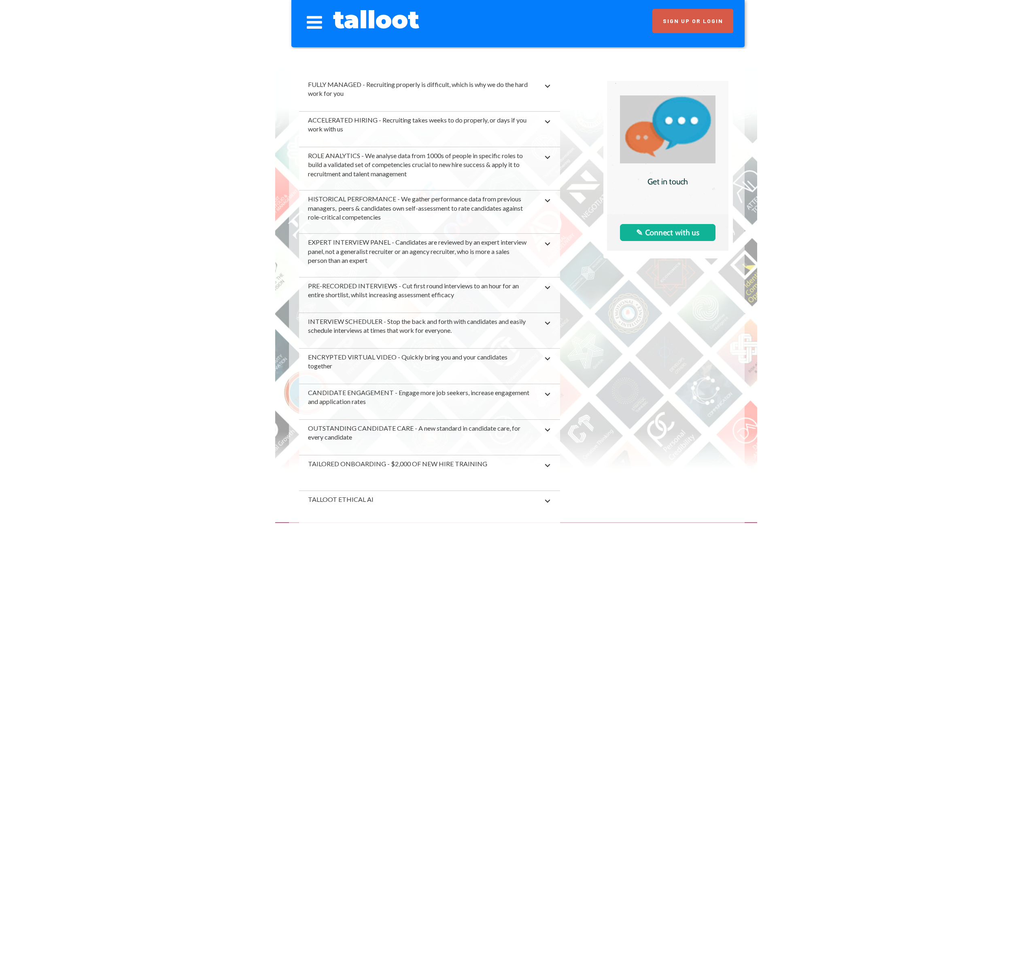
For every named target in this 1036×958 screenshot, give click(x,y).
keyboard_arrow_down (547, 86)
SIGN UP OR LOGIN (693, 20)
